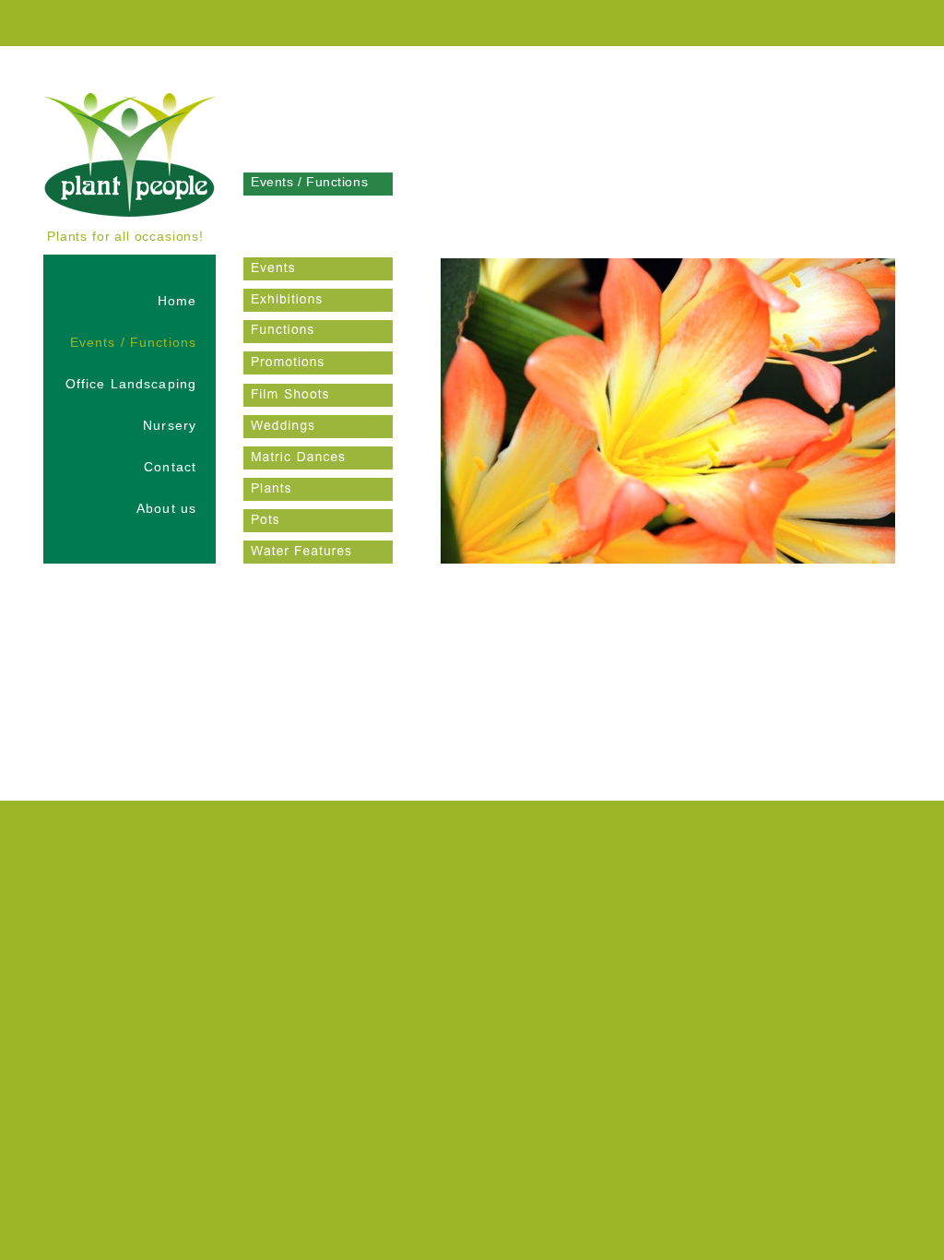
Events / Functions (133, 342)
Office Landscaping (130, 383)
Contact (170, 466)
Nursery (169, 425)
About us (166, 508)
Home (177, 300)
